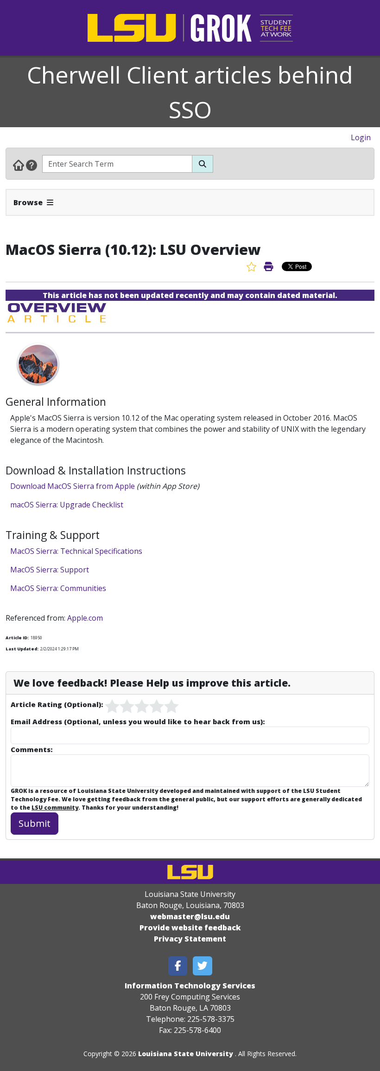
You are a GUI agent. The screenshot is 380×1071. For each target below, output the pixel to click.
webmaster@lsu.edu (190, 916)
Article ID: (17, 638)
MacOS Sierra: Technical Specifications (76, 551)
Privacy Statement (190, 939)
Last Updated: (22, 649)
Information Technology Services (190, 985)
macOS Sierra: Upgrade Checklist (66, 505)
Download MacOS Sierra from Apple (72, 486)
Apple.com (85, 618)
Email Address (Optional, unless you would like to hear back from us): (138, 721)
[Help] (31, 165)
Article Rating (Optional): (57, 704)
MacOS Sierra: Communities (58, 588)
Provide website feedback (190, 927)
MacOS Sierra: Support (50, 570)
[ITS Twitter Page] (202, 965)
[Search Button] (202, 164)
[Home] (18, 165)
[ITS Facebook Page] (178, 965)
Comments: (31, 749)
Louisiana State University (185, 1053)
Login (361, 137)
